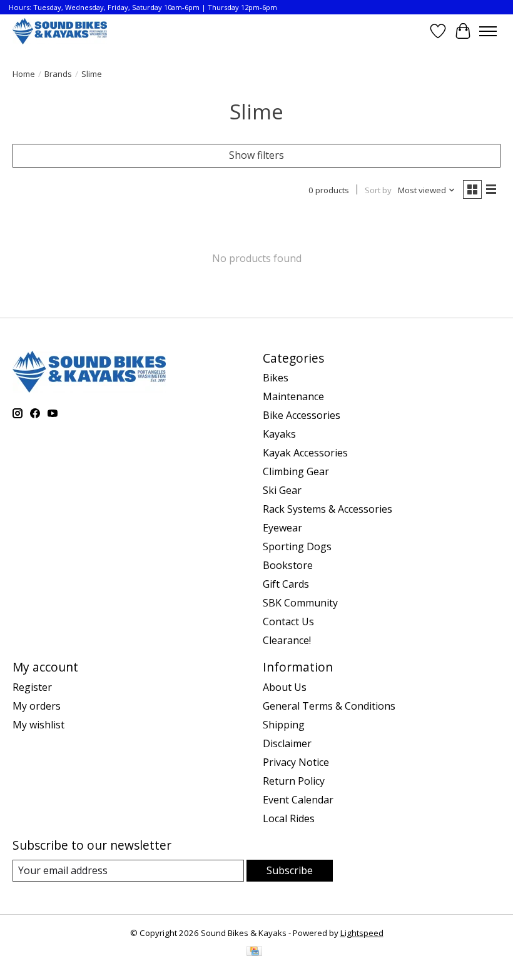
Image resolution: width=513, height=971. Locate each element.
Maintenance (293, 396)
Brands (58, 73)
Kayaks (279, 434)
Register (32, 687)
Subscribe (290, 870)
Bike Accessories (301, 415)
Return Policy (294, 781)
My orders (37, 706)
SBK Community (300, 603)
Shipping (284, 725)
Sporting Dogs (297, 546)
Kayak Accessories (305, 453)
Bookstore (288, 565)
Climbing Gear (296, 471)
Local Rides (289, 818)
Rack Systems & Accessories (327, 509)
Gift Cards (286, 584)
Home (24, 73)
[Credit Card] (254, 952)
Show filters (256, 155)
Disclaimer (287, 743)
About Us (285, 687)
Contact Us (288, 621)
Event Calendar (298, 800)
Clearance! (287, 640)
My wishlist (38, 725)
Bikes (275, 378)
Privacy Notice (296, 762)
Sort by (378, 190)
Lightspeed (361, 932)
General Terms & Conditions (329, 706)
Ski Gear (282, 490)
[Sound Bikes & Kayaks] (60, 31)
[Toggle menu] (487, 31)
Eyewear (282, 528)
